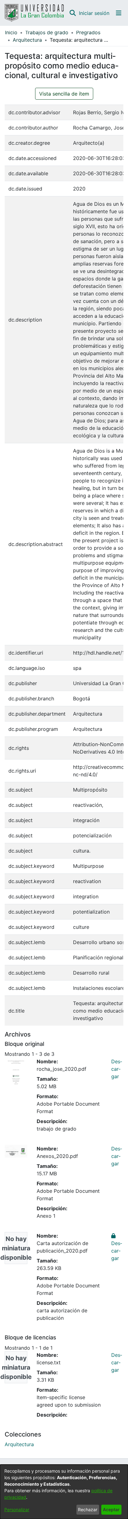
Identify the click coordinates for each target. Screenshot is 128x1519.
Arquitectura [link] (27, 40)
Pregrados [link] (88, 32)
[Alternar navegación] (118, 13)
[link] (19, 1444)
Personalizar (16, 1509)
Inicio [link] (11, 32)
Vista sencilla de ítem (64, 94)
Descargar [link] (116, 1068)
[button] (72, 13)
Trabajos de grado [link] (46, 32)
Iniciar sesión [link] (94, 13)
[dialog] (64, 1492)
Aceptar (111, 1509)
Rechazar (87, 1509)
